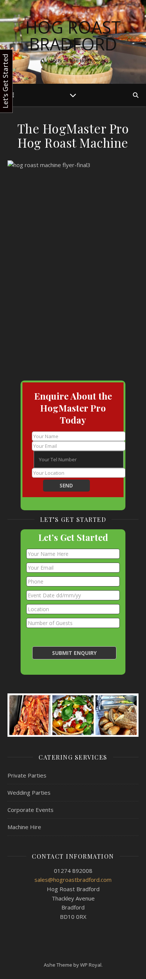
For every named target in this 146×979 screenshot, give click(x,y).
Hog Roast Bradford (73, 35)
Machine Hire (24, 827)
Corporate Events (30, 809)
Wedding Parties (29, 792)
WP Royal (90, 964)
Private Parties (26, 775)
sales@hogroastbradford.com (73, 879)
